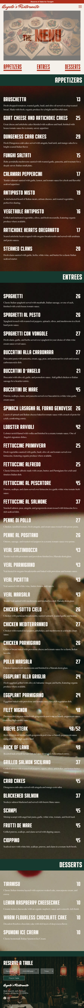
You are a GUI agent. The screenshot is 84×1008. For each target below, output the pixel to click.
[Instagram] (8, 998)
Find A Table (14, 978)
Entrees (43, 67)
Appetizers (13, 67)
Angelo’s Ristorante (20, 6)
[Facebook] (5, 998)
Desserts (72, 67)
